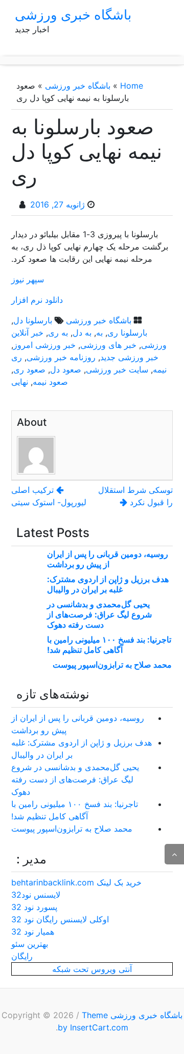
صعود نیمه (50, 382)
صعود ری (29, 369)
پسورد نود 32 (34, 907)
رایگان (22, 956)
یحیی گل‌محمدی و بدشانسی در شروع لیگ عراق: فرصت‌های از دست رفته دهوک (99, 614)
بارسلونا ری (127, 332)
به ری (58, 332)
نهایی (19, 382)
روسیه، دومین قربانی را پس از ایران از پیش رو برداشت (107, 559)
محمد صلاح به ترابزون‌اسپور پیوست (112, 664)
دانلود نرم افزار (37, 300)
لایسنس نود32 (35, 895)
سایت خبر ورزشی (117, 369)
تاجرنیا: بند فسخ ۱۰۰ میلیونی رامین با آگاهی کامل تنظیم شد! (109, 644)
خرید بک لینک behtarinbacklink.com (76, 882)
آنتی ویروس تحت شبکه (92, 969)
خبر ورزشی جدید (129, 357)
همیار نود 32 (32, 931)
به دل (82, 332)
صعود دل (65, 369)
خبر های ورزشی (108, 345)
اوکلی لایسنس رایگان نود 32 (60, 919)
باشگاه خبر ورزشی (77, 85)
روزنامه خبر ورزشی (61, 357)
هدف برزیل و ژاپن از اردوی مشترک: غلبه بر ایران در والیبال (108, 584)
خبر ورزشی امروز (44, 345)
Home (131, 85)
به (99, 332)
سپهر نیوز (27, 279)
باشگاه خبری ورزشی (73, 15)
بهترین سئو (29, 944)
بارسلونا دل (32, 320)
